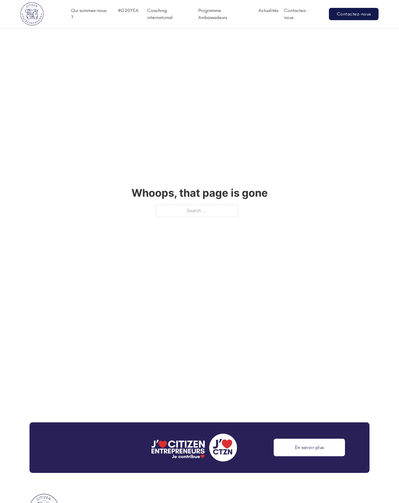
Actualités (268, 10)
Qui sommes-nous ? (88, 14)
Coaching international (160, 14)
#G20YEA (128, 10)
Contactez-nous (295, 14)
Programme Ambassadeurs (212, 14)
